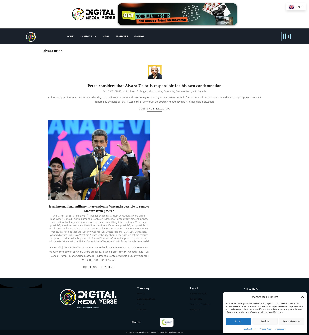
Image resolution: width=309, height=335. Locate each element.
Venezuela (140, 231)
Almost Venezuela (120, 215)
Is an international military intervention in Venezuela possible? (95, 225)
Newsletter (141, 309)
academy (104, 215)
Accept (238, 321)
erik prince (141, 218)
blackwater (56, 218)
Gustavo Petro (183, 91)
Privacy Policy (266, 328)
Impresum (195, 309)
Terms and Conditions (200, 304)
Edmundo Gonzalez (92, 218)
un (103, 231)
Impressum (280, 328)
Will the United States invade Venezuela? (92, 241)
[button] (302, 296)
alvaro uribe (155, 91)
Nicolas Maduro (72, 231)
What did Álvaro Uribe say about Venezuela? (103, 234)
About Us (141, 293)
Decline (265, 321)
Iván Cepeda (199, 91)
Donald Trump (72, 218)
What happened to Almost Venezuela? (92, 238)
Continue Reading (154, 108)
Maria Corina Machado (95, 228)
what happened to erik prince (130, 238)
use (132, 231)
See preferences (291, 321)
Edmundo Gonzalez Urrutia (119, 218)
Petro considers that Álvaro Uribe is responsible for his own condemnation (154, 85)
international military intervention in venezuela (77, 222)
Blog (132, 91)
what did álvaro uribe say (64, 234)
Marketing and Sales (146, 299)
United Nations (114, 231)
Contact (140, 304)
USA (126, 231)
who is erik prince (59, 241)
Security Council (91, 231)
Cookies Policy (250, 328)
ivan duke (75, 228)
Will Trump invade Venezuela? (132, 241)
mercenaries (116, 228)
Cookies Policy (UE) (198, 293)
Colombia (169, 91)
